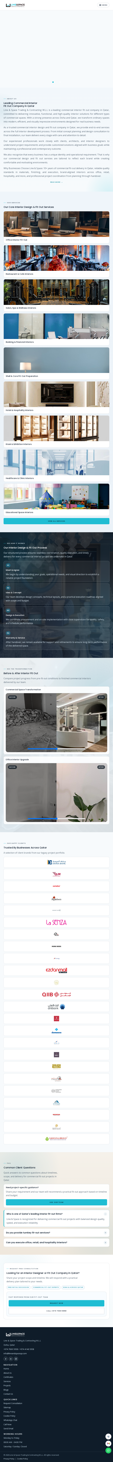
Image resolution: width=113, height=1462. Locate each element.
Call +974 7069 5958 (56, 1311)
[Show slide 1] (53, 82)
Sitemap (7, 1407)
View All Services (56, 521)
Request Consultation (13, 1403)
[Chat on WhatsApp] (108, 1450)
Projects (7, 1385)
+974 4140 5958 (27, 1349)
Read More (55, 182)
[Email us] (108, 1444)
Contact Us (8, 1394)
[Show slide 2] (60, 82)
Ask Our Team (56, 1202)
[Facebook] (6, 1359)
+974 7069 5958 (11, 1349)
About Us (8, 1373)
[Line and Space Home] (15, 5)
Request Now (56, 1303)
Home (6, 1368)
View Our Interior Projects (56, 68)
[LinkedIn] (11, 1359)
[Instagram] (16, 1359)
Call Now (7, 1424)
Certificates (8, 1377)
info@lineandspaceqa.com (15, 1353)
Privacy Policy (9, 1411)
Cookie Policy (9, 1416)
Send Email (8, 1428)
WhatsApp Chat (10, 1420)
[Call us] (108, 1437)
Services (7, 1381)
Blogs (6, 1389)
